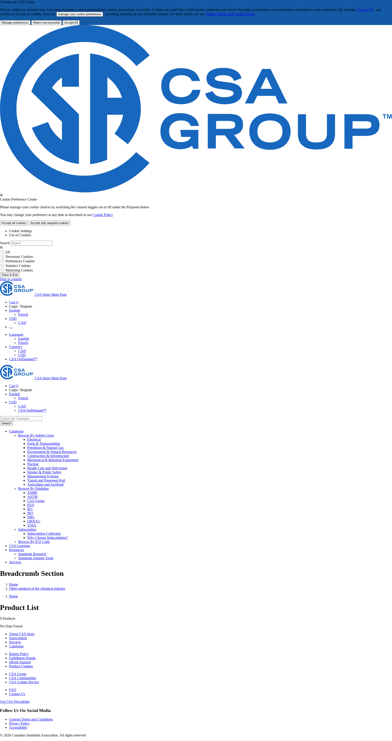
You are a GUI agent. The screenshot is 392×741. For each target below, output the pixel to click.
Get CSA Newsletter (14, 702)
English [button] (14, 310)
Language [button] (16, 334)
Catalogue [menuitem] (16, 431)
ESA (30, 505)
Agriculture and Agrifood (45, 484)
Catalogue (16, 646)
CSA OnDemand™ (23, 359)
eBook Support (20, 662)
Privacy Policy (19, 723)
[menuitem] (209, 440)
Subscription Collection (44, 533)
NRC (31, 517)
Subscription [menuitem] (27, 529)
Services (15, 642)
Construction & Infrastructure (48, 456)
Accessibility (18, 727)
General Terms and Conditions (31, 719)
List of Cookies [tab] (20, 235)
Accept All (365, 10)
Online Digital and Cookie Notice (230, 14)
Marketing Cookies (19, 270)
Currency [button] (15, 347)
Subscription (18, 638)
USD (13, 319)
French (23, 314)
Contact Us (17, 694)
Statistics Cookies (18, 266)
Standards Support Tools (35, 558)
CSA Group (35, 501)
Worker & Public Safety (44, 472)
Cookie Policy (103, 215)
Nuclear (33, 464)
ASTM (32, 497)
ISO (30, 513)
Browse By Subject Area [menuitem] (36, 435)
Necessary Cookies (19, 257)
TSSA (31, 525)
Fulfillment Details (22, 658)
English (23, 339)
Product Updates (21, 666)
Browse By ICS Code (34, 542)
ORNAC (33, 521)
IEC (30, 509)
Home (13, 584)
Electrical (34, 439)
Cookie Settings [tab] (20, 231)
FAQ (12, 690)
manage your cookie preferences (79, 14)
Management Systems (43, 476)
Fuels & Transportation (43, 443)
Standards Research (32, 554)
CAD (22, 323)
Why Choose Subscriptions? (47, 538)
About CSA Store (21, 634)
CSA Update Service (24, 682)
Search (5, 243)
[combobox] (21, 418)
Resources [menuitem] (16, 550)
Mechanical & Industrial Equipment (52, 460)
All (7, 252)
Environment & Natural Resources (52, 452)
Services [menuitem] (15, 562)
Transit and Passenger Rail (46, 480)
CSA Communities (22, 678)
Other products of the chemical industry (37, 588)
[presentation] (1, 195)
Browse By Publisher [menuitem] (33, 488)
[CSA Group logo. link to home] (196, 191)
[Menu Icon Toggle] (11, 328)
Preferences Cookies (20, 261)
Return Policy (19, 654)
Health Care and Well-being (47, 468)
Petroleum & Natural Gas (45, 448)
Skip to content (11, 279)
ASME (32, 493)
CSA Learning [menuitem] (19, 546)
